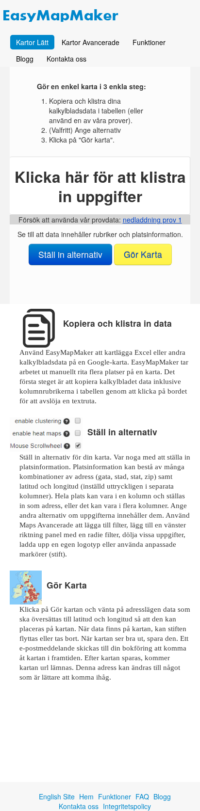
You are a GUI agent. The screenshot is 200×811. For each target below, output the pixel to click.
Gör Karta (143, 254)
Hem (86, 796)
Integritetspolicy (127, 806)
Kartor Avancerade (90, 42)
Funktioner (149, 42)
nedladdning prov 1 (152, 219)
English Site (57, 796)
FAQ (142, 796)
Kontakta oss (66, 59)
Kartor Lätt (32, 42)
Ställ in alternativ (70, 254)
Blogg (24, 59)
